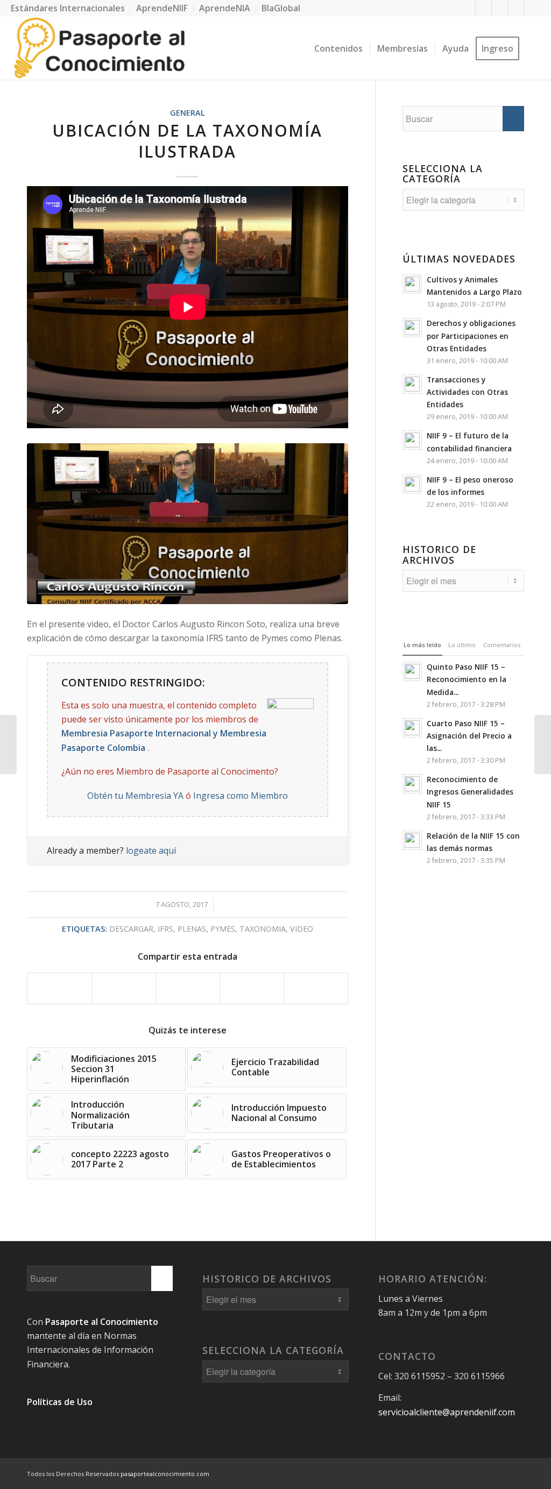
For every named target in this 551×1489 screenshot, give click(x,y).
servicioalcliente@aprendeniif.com (446, 1412)
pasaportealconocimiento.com (165, 1474)
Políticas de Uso (60, 1402)
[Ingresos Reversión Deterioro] (542, 744)
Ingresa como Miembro (240, 796)
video (301, 929)
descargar (131, 929)
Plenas (192, 929)
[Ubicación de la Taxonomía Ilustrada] (187, 523)
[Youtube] (516, 8)
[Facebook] (467, 8)
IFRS (165, 929)
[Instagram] (532, 8)
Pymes (222, 929)
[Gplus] (499, 8)
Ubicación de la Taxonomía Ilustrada (187, 140)
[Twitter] (483, 8)
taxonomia (262, 929)
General (187, 113)
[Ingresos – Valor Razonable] (8, 744)
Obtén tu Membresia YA (135, 796)
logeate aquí (151, 850)
